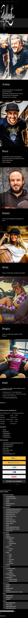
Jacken (7, 501)
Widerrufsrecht (7, 436)
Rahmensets (9, 597)
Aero (10, 554)
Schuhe (8, 564)
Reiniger (8, 584)
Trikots (8, 500)
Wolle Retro (9, 577)
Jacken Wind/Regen (11, 521)
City (10, 557)
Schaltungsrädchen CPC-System (14, 591)
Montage (8, 590)
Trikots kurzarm (13, 579)
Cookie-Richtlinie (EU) (9, 453)
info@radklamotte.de (11, 397)
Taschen (8, 536)
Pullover (11, 541)
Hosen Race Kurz (10, 519)
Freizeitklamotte (10, 537)
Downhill (11, 559)
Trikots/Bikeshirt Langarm (12, 528)
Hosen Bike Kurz (10, 514)
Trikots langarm (13, 581)
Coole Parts (6, 582)
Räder (4, 593)
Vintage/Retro (6, 566)
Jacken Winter (9, 523)
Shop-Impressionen (11, 606)
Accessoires (6, 532)
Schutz (7, 586)
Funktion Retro (10, 573)
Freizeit (11, 548)
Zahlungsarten (6, 433)
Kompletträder (9, 595)
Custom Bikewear (10, 496)
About (4, 600)
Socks (7, 525)
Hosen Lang (9, 518)
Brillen (7, 546)
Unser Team (5, 25)
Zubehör (8, 599)
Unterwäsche (9, 530)
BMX (10, 555)
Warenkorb (6, 431)
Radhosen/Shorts (10, 503)
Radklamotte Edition (8, 494)
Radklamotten (6, 507)
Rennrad (11, 563)
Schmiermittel (9, 588)
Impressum (6, 448)
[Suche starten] (14, 611)
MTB (10, 561)
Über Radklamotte (7, 446)
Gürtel (7, 534)
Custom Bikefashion (11, 498)
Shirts (10, 545)
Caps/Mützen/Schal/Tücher (13, 510)
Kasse (4, 429)
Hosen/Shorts (12, 543)
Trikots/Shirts (12, 575)
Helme (7, 552)
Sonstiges (8, 505)
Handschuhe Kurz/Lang (12, 512)
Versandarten (6, 435)
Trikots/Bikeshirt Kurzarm (12, 527)
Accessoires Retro (10, 568)
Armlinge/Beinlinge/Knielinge (14, 509)
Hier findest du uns (8, 450)
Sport (10, 550)
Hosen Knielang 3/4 (11, 516)
